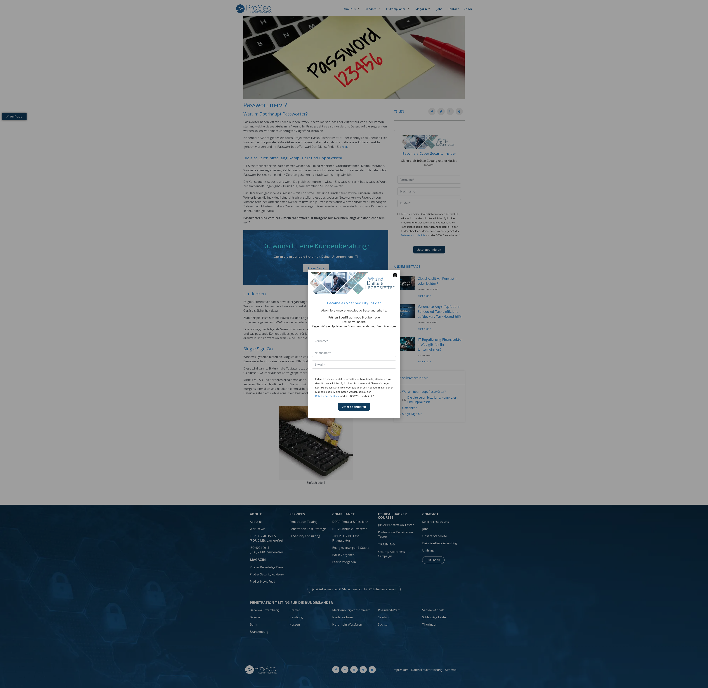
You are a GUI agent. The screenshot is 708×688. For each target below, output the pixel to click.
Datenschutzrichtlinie (327, 396)
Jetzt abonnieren (354, 407)
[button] (395, 275)
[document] (354, 344)
